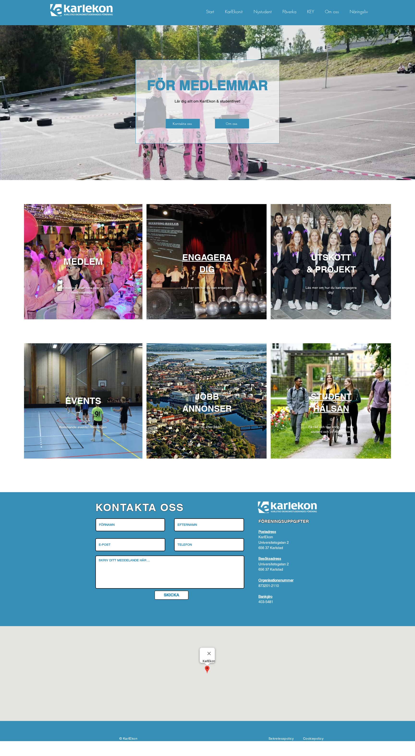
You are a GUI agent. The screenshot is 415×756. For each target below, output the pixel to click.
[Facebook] (407, 373)
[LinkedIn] (407, 382)
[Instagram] (407, 365)
